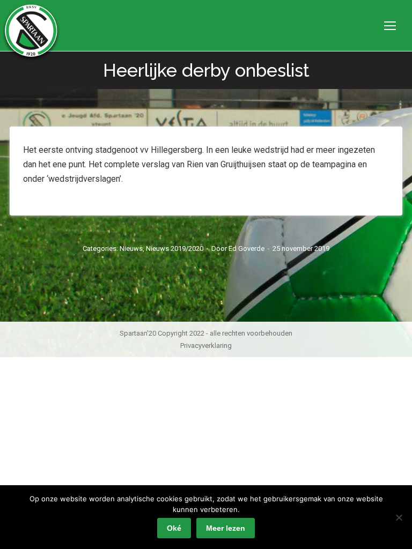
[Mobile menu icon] (390, 25)
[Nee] (398, 517)
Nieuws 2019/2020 (174, 248)
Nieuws (131, 248)
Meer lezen (225, 528)
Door (237, 248)
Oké (174, 528)
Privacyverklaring (206, 346)
